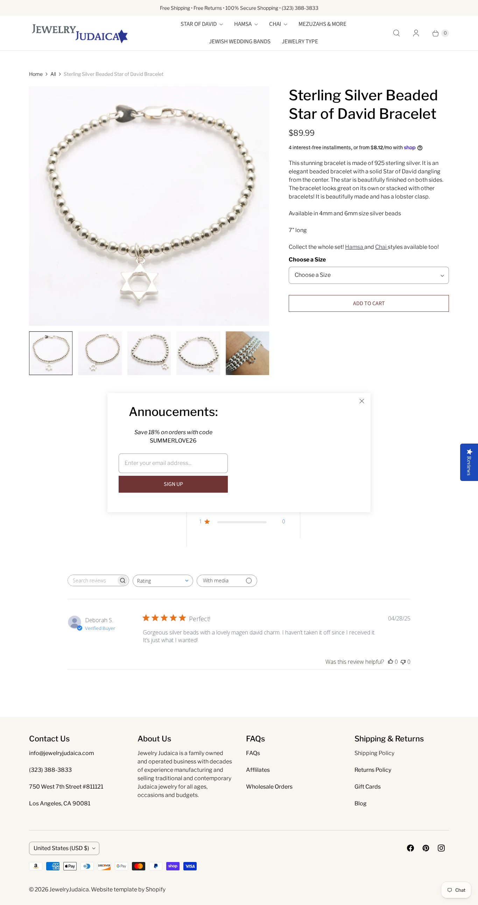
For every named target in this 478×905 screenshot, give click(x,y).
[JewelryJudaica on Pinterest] (426, 848)
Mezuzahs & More (322, 24)
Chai (275, 24)
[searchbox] (92, 580)
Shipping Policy (374, 753)
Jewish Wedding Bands (239, 41)
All (53, 74)
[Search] (396, 33)
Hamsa (243, 24)
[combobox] (163, 581)
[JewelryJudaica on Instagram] (441, 848)
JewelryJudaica (69, 889)
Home (36, 74)
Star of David (199, 24)
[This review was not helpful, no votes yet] (403, 662)
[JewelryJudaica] (80, 33)
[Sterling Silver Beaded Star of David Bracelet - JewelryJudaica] (149, 206)
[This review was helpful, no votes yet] (390, 662)
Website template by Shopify (128, 889)
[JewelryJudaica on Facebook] (410, 848)
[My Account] (416, 33)
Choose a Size (307, 259)
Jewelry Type (300, 41)
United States (61, 848)
